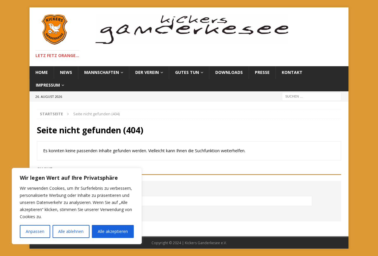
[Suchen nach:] (311, 96)
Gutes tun (187, 72)
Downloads (229, 72)
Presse (262, 72)
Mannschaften (101, 72)
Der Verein (147, 72)
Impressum (48, 85)
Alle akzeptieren (113, 231)
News (66, 72)
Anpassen (35, 231)
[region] (77, 206)
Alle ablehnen (71, 231)
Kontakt (292, 72)
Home (41, 72)
